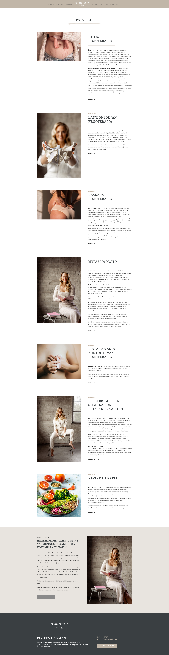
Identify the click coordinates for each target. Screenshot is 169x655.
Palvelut (59, 4)
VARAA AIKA (93, 100)
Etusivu (51, 4)
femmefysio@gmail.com (107, 639)
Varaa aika (104, 4)
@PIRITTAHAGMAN (107, 646)
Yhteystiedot (115, 4)
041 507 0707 (102, 637)
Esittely (95, 4)
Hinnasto (68, 4)
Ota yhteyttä (46, 597)
